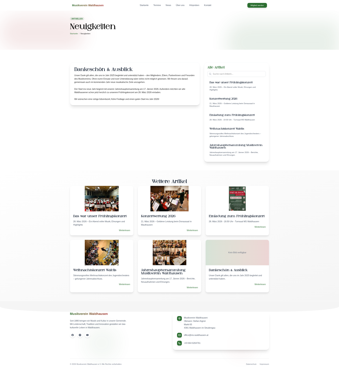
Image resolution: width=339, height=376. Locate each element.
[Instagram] (80, 335)
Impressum (264, 364)
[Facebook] (72, 335)
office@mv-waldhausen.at (196, 335)
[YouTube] (87, 335)
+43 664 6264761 (192, 343)
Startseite (74, 33)
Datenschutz (251, 364)
